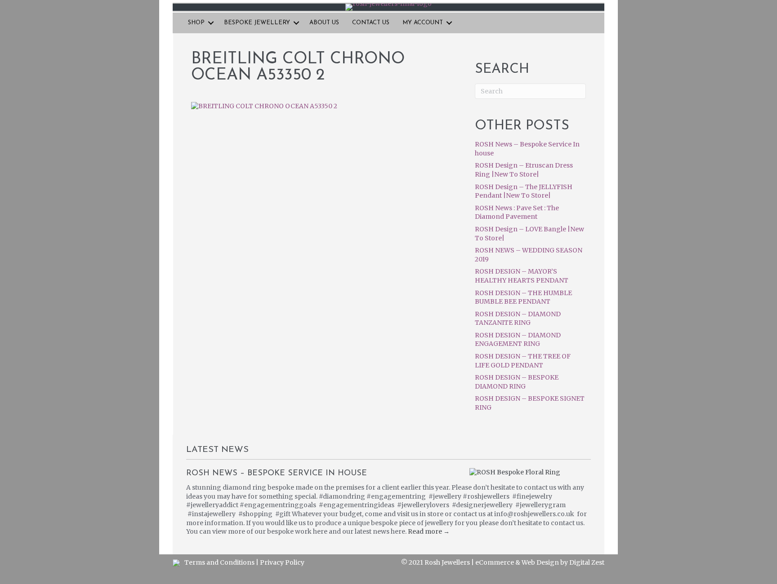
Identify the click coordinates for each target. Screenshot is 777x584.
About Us (324, 23)
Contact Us (370, 23)
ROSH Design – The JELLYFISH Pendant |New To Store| (523, 191)
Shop (196, 23)
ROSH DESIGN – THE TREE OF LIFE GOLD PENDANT (523, 360)
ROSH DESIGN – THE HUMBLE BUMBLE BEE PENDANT (523, 297)
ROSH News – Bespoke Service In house (276, 473)
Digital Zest (586, 562)
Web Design (540, 562)
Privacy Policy (282, 562)
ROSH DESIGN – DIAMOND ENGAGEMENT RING (518, 339)
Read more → (429, 531)
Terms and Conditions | (222, 562)
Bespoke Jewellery (257, 23)
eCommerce (494, 562)
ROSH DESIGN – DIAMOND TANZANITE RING (518, 318)
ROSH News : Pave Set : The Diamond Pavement (517, 212)
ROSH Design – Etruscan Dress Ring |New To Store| (524, 169)
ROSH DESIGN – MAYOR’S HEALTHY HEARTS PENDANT (521, 275)
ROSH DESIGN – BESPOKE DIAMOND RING (516, 381)
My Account (422, 23)
